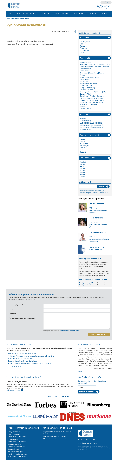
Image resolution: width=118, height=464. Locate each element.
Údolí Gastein (84, 71)
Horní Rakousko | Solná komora (91, 102)
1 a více (82, 164)
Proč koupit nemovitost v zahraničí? (55, 436)
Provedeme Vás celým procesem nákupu (22, 354)
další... (80, 371)
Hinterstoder (84, 79)
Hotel (82, 150)
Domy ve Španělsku (14, 432)
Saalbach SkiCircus (86, 90)
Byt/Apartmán (85, 144)
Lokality (45, 14)
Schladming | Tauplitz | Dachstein (92, 96)
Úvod (8, 19)
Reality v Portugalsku (86, 283)
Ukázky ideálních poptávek (69, 331)
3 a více (82, 168)
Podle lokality (85, 58)
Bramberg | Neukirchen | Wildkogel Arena (95, 65)
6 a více (82, 175)
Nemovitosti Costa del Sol (17, 457)
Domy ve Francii (13, 449)
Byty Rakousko (13, 439)
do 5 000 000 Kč (85, 121)
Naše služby (78, 14)
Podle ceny (84, 114)
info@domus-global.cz (105, 8)
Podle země (84, 37)
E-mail (12, 309)
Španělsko (83, 48)
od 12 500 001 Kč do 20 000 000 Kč (92, 127)
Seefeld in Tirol (85, 94)
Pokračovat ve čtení (13, 390)
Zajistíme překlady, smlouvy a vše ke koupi (22, 361)
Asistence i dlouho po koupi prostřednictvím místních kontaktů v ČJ (31, 363)
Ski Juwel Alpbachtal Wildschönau (91, 98)
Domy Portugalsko (14, 444)
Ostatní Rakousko (86, 109)
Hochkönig (84, 81)
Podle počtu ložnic (87, 158)
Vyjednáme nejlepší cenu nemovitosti (20, 358)
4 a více (82, 170)
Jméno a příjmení (16, 305)
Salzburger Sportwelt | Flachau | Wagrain (94, 92)
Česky (106, 2)
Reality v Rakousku (85, 285)
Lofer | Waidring (86, 86)
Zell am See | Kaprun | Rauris (90, 104)
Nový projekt (84, 146)
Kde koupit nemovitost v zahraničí (54, 439)
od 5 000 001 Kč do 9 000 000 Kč (91, 123)
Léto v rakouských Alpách (16, 382)
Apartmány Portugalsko (16, 452)
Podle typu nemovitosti (89, 135)
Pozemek (83, 148)
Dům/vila (83, 141)
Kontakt (105, 14)
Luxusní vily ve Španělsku (16, 447)
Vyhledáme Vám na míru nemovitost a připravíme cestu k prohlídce (31, 356)
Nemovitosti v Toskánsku (17, 442)
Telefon (12, 314)
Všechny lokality (85, 62)
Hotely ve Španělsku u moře (17, 454)
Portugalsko (84, 50)
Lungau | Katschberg (87, 88)
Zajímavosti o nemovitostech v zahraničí (23, 377)
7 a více (82, 177)
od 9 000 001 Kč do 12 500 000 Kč (91, 125)
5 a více (82, 173)
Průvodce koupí (61, 14)
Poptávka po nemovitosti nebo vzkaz (23, 318)
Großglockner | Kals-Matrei (89, 77)
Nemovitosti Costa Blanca (17, 437)
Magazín (92, 14)
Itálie (82, 44)
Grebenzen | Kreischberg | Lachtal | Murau (92, 74)
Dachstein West (85, 69)
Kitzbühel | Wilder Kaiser (88, 83)
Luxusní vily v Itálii (14, 434)
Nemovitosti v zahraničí (26, 14)
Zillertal (82, 107)
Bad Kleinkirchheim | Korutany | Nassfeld (94, 67)
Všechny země (85, 42)
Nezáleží (83, 119)
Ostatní (82, 52)
